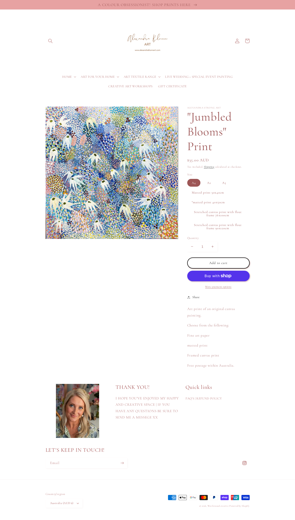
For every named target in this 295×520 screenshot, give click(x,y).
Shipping (209, 166)
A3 (224, 182)
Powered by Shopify (239, 505)
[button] (51, 41)
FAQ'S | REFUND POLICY (204, 398)
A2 (209, 182)
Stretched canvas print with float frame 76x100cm (218, 213)
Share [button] (196, 297)
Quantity (193, 238)
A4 (194, 182)
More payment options (218, 286)
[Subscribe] (122, 463)
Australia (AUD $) (61, 503)
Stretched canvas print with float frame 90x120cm (218, 226)
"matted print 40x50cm (208, 202)
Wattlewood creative (218, 505)
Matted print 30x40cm (208, 192)
